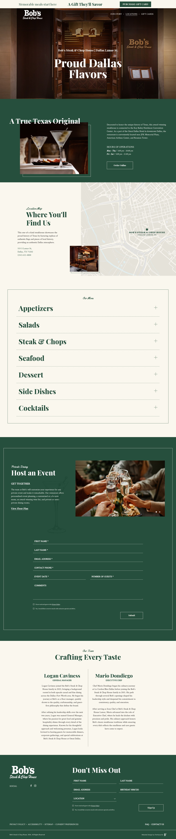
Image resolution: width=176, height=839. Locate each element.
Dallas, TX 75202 (25, 251)
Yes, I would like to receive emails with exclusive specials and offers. (55, 609)
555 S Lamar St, (25, 248)
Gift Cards (147, 14)
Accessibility (35, 824)
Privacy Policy (56, 604)
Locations (131, 14)
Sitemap (49, 824)
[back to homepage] (23, 772)
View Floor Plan (19, 508)
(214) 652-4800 (24, 255)
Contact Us (157, 824)
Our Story (116, 14)
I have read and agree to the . (47, 604)
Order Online (119, 164)
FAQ (147, 824)
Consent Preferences (66, 824)
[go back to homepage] (31, 19)
